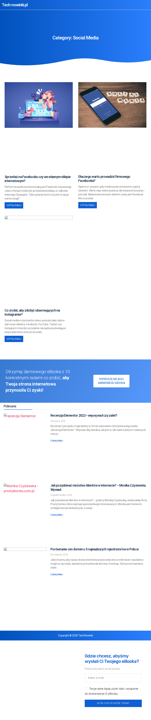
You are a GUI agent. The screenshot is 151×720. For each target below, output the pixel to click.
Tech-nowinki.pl (15, 5)
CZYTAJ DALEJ (13, 205)
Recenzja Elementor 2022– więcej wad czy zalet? (83, 415)
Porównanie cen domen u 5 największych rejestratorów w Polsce (94, 549)
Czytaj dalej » (56, 440)
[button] (131, 5)
